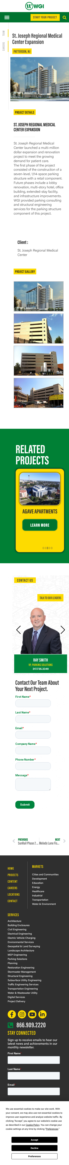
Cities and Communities (45, 874)
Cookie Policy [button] (32, 1125)
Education (37, 883)
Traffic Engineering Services (23, 984)
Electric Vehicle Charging (21, 938)
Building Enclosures (19, 925)
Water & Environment (44, 904)
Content (13, 881)
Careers (12, 887)
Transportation (40, 899)
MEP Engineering (17, 954)
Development (39, 878)
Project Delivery (16, 1001)
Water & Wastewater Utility (22, 992)
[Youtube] (32, 1014)
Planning (12, 963)
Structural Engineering (20, 976)
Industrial (37, 895)
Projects (13, 874)
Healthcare (38, 891)
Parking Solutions (17, 959)
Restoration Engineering (21, 967)
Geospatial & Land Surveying (24, 946)
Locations (14, 894)
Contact (12, 900)
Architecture (14, 921)
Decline (34, 1148)
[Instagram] (22, 1014)
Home (11, 868)
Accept (34, 1140)
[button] (7, 17)
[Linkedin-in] (42, 1014)
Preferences (34, 1156)
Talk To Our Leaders (50, 597)
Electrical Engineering (20, 933)
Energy (36, 887)
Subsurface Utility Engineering (24, 980)
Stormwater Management (22, 971)
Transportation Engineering (23, 988)
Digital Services (16, 997)
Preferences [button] (52, 1129)
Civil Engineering (17, 929)
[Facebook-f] (12, 1014)
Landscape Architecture (21, 950)
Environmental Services (21, 942)
